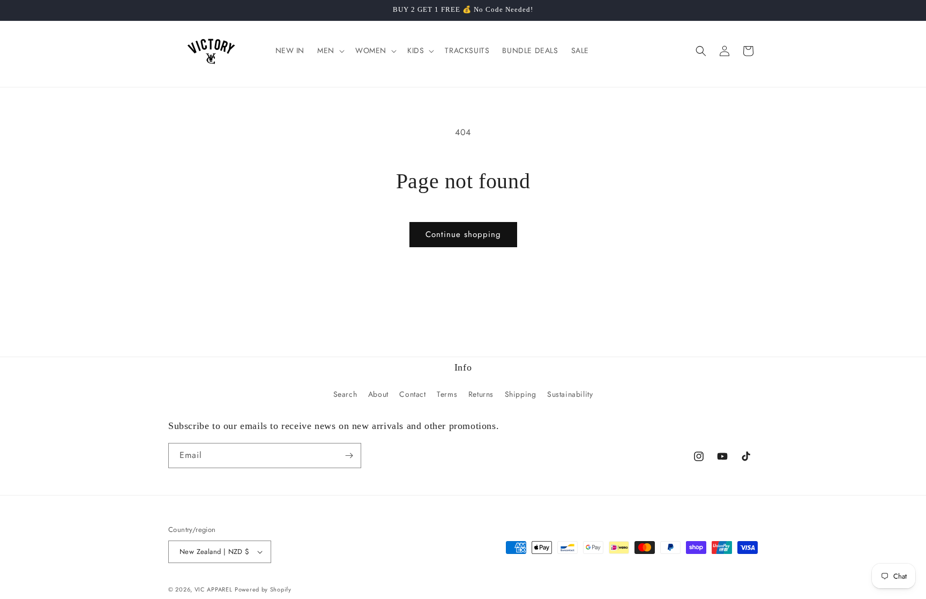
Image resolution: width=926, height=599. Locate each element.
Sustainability (570, 394)
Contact (412, 394)
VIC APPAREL (214, 589)
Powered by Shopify (263, 589)
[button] (330, 50)
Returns (481, 394)
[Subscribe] (349, 455)
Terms (447, 394)
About (378, 394)
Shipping (520, 394)
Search (345, 394)
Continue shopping (463, 234)
